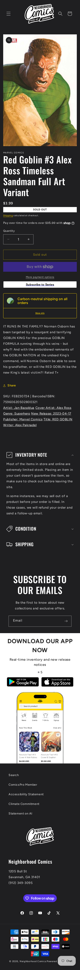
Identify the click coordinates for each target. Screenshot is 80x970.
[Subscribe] (66, 621)
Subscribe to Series (40, 284)
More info (40, 313)
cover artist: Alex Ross (53, 408)
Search (14, 775)
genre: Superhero (16, 413)
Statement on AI (20, 813)
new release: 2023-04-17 (51, 413)
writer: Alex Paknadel (20, 425)
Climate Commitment (24, 804)
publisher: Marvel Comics (22, 419)
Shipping (8, 215)
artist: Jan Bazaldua (18, 408)
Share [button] (11, 385)
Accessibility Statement (26, 794)
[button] (8, 13)
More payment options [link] (40, 277)
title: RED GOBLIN (58, 419)
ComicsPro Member (23, 785)
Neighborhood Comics (33, 961)
